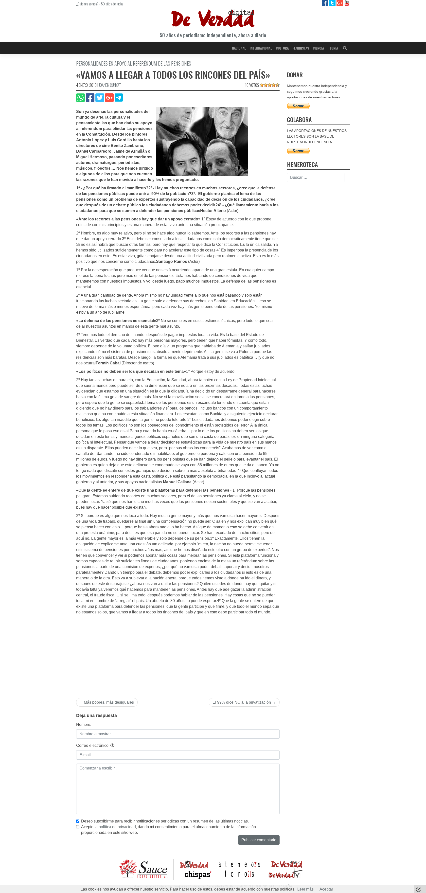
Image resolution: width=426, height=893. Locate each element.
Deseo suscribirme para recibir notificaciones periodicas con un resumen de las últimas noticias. (165, 821)
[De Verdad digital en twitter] (333, 3)
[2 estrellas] (266, 85)
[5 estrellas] (278, 85)
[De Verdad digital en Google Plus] (340, 3)
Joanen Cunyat (110, 85)
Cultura (282, 48)
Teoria (333, 48)
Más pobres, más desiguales (109, 702)
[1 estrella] (262, 85)
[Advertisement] (178, 652)
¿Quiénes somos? (87, 3)
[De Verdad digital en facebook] (325, 3)
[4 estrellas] (274, 85)
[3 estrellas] (270, 85)
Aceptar (326, 889)
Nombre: (83, 724)
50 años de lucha (112, 3)
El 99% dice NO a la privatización (242, 702)
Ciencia (318, 48)
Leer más (305, 889)
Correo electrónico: (93, 745)
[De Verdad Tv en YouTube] (347, 3)
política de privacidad (117, 827)
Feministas (301, 48)
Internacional (261, 48)
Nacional (239, 48)
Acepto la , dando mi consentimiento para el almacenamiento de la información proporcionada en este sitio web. (168, 830)
